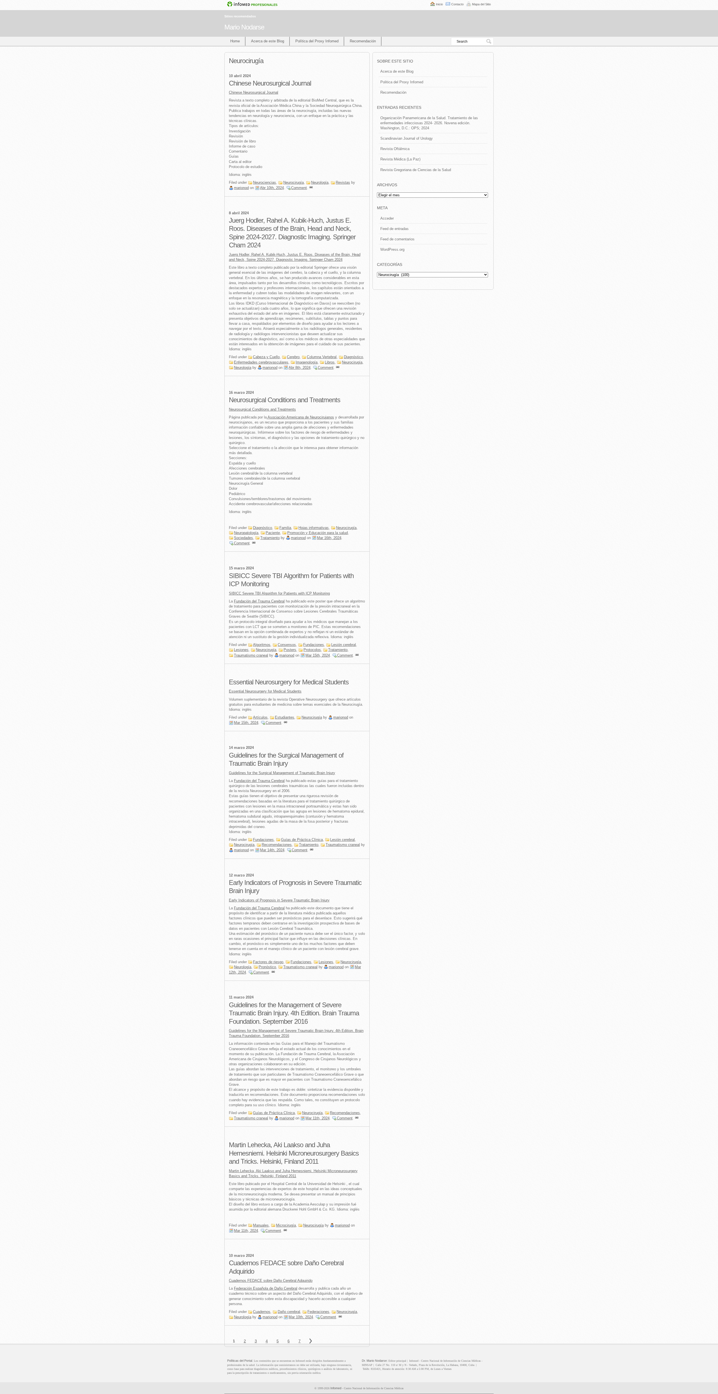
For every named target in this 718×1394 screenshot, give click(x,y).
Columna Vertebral (322, 357)
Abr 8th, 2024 (299, 367)
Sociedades (243, 538)
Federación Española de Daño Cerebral (265, 1288)
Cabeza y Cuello (266, 357)
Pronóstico (267, 967)
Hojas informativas (313, 528)
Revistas (343, 182)
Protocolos (312, 650)
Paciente (273, 533)
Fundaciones (313, 645)
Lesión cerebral (343, 645)
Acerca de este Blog (267, 41)
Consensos (287, 645)
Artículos (260, 717)
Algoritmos (261, 645)
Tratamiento (270, 538)
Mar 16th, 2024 (329, 538)
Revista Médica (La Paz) (400, 159)
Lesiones (241, 650)
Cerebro (293, 357)
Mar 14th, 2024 (272, 850)
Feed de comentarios (397, 239)
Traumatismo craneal (251, 655)
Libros (330, 362)
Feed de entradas (394, 229)
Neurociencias (264, 182)
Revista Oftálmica (394, 149)
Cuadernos (261, 1312)
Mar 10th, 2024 (301, 1317)
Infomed (335, 1388)
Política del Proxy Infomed (317, 41)
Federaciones (318, 1312)
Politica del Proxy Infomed (401, 82)
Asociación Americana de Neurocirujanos (300, 417)
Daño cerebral (289, 1312)
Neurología (319, 182)
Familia (285, 528)
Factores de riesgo (268, 962)
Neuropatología (246, 533)
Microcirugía (286, 1225)
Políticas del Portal (239, 1360)
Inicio (439, 4)
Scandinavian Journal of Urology (406, 138)
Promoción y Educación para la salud (317, 533)
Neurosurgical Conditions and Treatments (284, 400)
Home (235, 41)
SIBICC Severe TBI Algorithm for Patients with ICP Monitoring (279, 593)
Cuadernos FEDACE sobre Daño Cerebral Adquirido (270, 1280)
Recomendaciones (277, 845)
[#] (311, 188)
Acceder (387, 218)
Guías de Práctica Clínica (302, 840)
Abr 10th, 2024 (272, 188)
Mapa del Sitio (481, 4)
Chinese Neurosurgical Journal (270, 83)
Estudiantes (284, 717)
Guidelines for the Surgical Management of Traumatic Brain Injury (282, 773)
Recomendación (363, 41)
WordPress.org (392, 249)
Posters (290, 650)
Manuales (261, 1225)
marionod (241, 188)
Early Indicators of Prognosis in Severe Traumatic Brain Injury (279, 900)
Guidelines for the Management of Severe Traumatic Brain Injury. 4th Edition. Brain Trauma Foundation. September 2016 (294, 1013)
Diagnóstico (353, 357)
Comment (299, 188)
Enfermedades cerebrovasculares (261, 362)
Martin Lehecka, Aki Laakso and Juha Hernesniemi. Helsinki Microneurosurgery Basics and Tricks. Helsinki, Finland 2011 (294, 1153)
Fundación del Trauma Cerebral (259, 601)
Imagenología (306, 362)
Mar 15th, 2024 (317, 655)
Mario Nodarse (244, 27)
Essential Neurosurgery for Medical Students (289, 682)
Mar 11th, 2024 (317, 1118)
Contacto (457, 4)
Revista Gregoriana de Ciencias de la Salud (415, 170)
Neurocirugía (293, 182)
